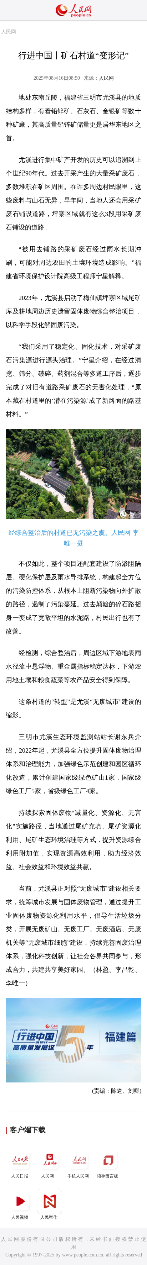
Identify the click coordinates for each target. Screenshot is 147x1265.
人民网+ (48, 1176)
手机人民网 (78, 1176)
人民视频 (19, 1217)
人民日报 (19, 1176)
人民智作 (48, 1217)
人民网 (8, 32)
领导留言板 (107, 1176)
